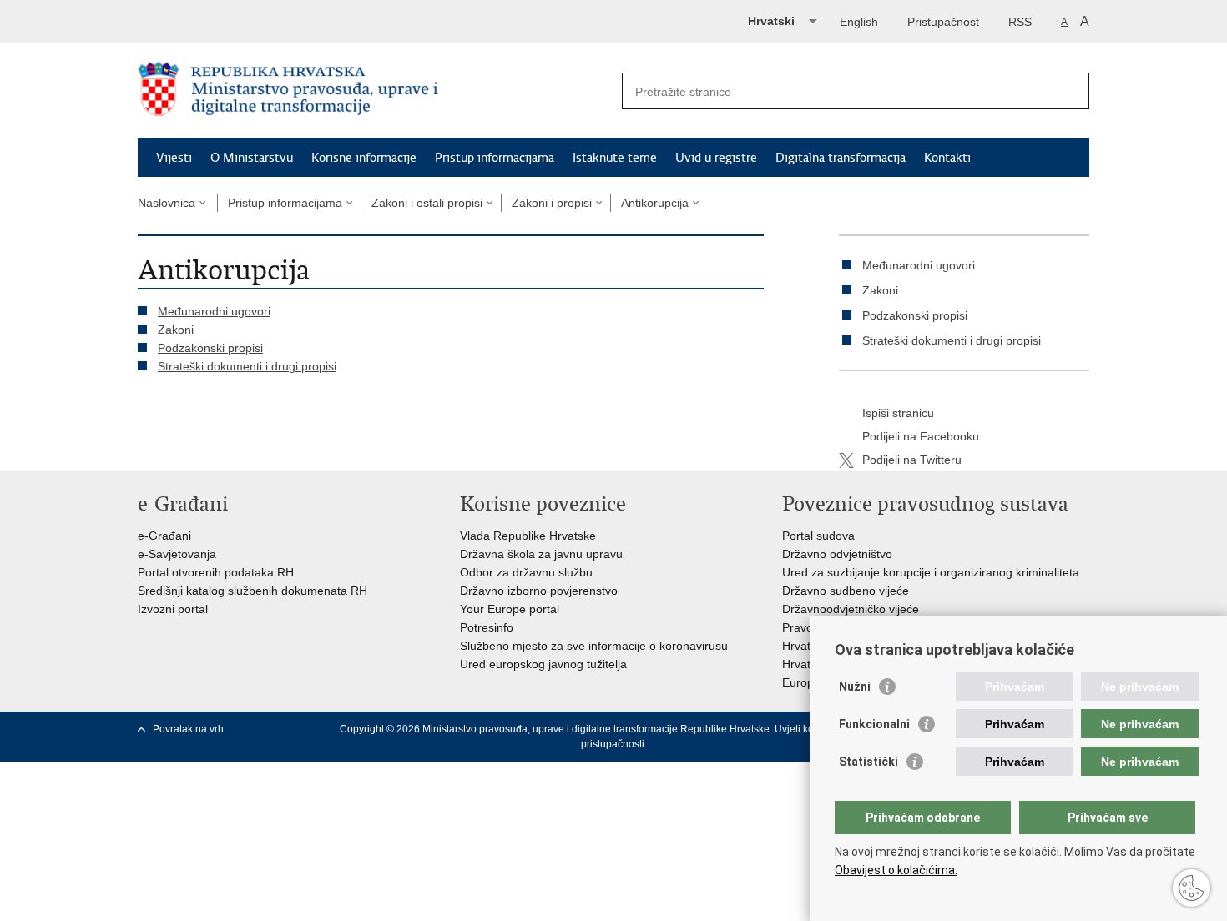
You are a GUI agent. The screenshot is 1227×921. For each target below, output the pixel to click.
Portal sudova (818, 535)
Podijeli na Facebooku (920, 436)
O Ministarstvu (251, 157)
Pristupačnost (943, 21)
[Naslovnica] (376, 92)
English (859, 21)
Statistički (868, 761)
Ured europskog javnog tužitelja (543, 664)
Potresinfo (486, 627)
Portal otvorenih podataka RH (216, 572)
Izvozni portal (173, 609)
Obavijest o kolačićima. (896, 870)
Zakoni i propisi (552, 202)
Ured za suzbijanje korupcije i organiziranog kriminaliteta (930, 572)
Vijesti (174, 157)
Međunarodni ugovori (214, 311)
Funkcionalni (874, 724)
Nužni (855, 686)
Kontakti (947, 157)
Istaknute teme (615, 157)
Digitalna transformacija (840, 157)
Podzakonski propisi (210, 348)
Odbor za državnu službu (526, 572)
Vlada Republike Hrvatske (528, 535)
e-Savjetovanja (177, 554)
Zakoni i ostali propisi (426, 202)
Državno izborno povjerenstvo (539, 590)
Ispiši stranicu (898, 413)
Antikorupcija (655, 202)
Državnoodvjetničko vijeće (850, 609)
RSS (1020, 21)
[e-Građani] (209, 19)
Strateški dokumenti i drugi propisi (247, 366)
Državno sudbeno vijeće (845, 590)
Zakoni (176, 329)
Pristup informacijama (494, 157)
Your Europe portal (509, 609)
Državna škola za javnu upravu (541, 554)
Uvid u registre (716, 157)
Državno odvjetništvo (837, 554)
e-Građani (164, 535)
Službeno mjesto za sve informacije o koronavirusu (594, 645)
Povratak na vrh (188, 729)
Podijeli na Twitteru (912, 459)
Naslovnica (166, 202)
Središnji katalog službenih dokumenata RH (252, 590)
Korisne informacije (364, 157)
